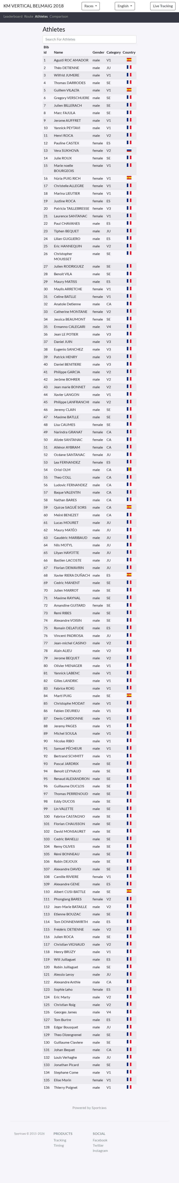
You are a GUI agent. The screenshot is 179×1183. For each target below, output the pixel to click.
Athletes (41, 16)
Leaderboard (12, 16)
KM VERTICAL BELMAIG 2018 (33, 6)
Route (28, 16)
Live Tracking (163, 6)
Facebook (100, 1140)
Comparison (59, 16)
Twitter (98, 1145)
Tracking (59, 1140)
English (123, 6)
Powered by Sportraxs (89, 1108)
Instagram (100, 1151)
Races (89, 6)
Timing (58, 1145)
